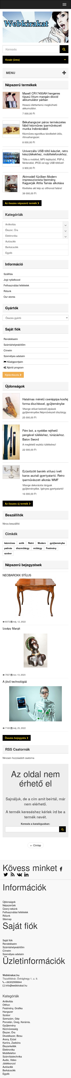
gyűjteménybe (57, 543)
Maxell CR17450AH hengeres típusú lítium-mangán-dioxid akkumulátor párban (41, 96)
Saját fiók (13, 329)
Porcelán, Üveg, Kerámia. (17, 1022)
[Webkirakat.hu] (35, 27)
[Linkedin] (26, 875)
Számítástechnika (12, 1056)
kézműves (9, 543)
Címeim (8, 350)
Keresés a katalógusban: (35, 823)
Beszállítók (14, 514)
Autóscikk (8, 1067)
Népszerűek (9, 905)
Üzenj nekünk (10, 908)
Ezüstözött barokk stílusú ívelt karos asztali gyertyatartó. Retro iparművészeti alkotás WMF (43, 475)
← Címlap (35, 845)
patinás (8, 548)
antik (21, 543)
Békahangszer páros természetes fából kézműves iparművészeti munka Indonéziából (44, 125)
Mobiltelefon (9, 1053)
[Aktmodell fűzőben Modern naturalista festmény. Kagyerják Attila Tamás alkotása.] (11, 183)
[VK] (19, 875)
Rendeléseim (11, 339)
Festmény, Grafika (13, 1008)
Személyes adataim (14, 356)
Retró (31, 543)
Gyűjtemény (9, 1025)
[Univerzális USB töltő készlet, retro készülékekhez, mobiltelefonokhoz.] (11, 158)
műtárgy (37, 548)
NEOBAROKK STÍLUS (17, 575)
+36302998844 (13, 982)
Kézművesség (10, 1029)
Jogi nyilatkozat (12, 279)
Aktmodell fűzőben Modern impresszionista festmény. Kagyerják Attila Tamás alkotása (43, 179)
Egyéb (6, 1073)
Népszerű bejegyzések (23, 564)
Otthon (6, 1004)
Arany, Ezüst (9, 1039)
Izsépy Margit (11, 628)
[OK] (62, 829)
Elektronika (9, 1049)
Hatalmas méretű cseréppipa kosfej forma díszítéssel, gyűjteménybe (45, 401)
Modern (42, 543)
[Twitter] (6, 875)
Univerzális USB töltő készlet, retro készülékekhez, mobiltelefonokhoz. (45, 152)
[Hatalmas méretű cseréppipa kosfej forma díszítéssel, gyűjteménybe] (11, 406)
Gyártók (11, 307)
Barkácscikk (9, 1070)
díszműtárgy (22, 548)
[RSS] (12, 875)
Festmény (51, 548)
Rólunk (7, 291)
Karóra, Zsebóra (12, 1042)
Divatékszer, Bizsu (12, 1035)
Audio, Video (9, 1060)
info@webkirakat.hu (16, 985)
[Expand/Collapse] (65, 224)
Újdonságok (15, 386)
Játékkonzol (9, 1063)
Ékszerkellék (9, 1046)
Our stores (9, 296)
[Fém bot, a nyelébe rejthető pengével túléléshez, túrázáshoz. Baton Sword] (11, 442)
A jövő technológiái (15, 681)
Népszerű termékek (21, 84)
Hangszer (8, 1011)
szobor (8, 553)
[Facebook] (61, 870)
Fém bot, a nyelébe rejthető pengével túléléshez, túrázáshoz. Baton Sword (43, 434)
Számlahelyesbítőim (15, 344)
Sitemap (7, 919)
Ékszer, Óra (9, 1032)
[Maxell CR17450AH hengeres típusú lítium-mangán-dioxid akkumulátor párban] (11, 100)
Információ (14, 264)
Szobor (6, 1015)
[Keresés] (64, 49)
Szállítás (8, 274)
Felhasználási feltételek (16, 285)
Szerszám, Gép (11, 1018)
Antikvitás (8, 1001)
